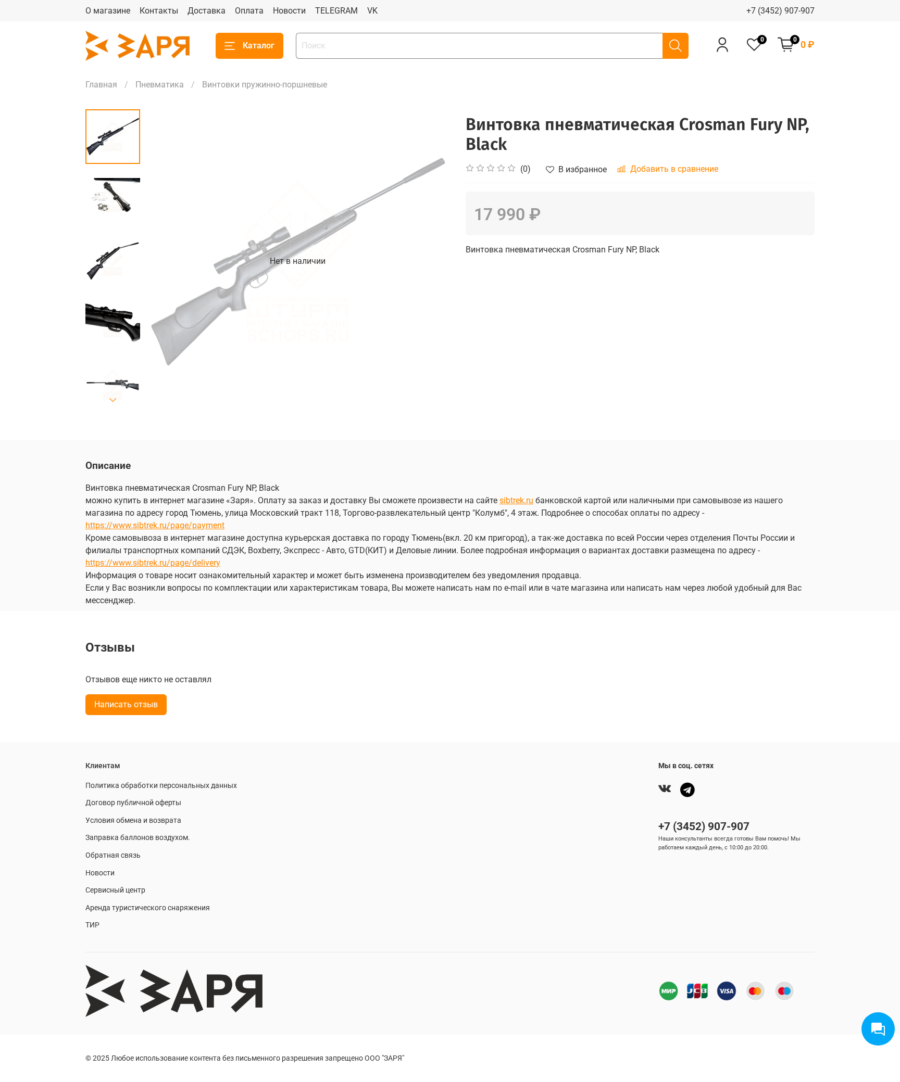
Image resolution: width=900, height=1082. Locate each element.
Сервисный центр (115, 890)
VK (372, 11)
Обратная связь (113, 855)
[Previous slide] (166, 261)
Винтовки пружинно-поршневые (264, 85)
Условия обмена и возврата (133, 820)
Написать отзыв (126, 704)
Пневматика (159, 85)
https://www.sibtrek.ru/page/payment (154, 525)
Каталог (258, 45)
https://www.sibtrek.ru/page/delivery (152, 563)
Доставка (207, 11)
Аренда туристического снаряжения (147, 907)
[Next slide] (113, 400)
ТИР (92, 925)
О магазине (107, 11)
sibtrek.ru (516, 500)
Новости (289, 11)
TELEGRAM (336, 11)
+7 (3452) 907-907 (780, 11)
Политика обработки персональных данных (161, 785)
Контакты (159, 11)
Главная (101, 85)
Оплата (249, 11)
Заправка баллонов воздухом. (137, 837)
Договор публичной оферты (133, 802)
